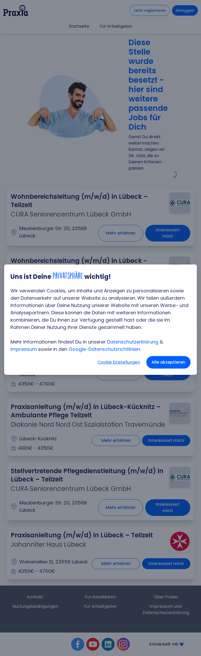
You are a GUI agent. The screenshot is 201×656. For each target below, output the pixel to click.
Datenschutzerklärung (132, 342)
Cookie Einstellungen (119, 362)
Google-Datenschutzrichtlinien (104, 349)
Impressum (23, 349)
